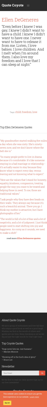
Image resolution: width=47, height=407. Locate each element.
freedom (27, 112)
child (18, 112)
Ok (42, 373)
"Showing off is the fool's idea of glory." (19, 357)
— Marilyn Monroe (10, 351)
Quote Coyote (13, 5)
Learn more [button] (34, 397)
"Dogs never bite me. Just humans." (17, 349)
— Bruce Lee (7, 360)
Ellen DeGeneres (20, 19)
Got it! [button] (7, 403)
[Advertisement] (23, 84)
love (34, 112)
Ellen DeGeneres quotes (28, 238)
